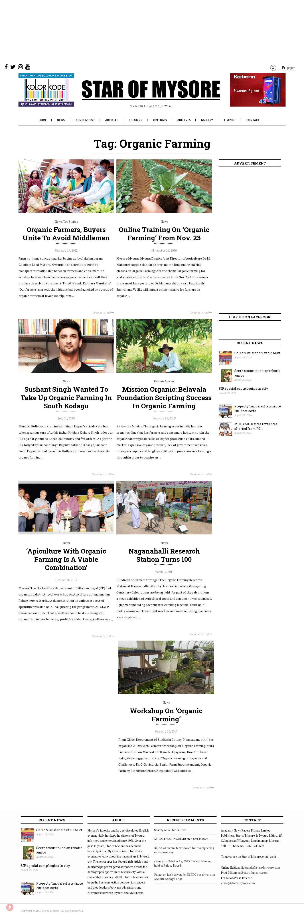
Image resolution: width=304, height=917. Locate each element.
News (61, 120)
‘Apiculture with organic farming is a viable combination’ (66, 559)
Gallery (207, 120)
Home (43, 120)
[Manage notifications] (9, 907)
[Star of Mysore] (141, 95)
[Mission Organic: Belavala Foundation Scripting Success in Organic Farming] (164, 372)
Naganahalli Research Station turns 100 (164, 555)
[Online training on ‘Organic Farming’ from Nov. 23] (164, 212)
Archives (184, 120)
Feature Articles (164, 381)
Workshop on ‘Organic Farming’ (166, 714)
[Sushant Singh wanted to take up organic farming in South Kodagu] (66, 372)
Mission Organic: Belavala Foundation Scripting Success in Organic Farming (164, 397)
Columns (135, 120)
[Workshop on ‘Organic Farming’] (166, 693)
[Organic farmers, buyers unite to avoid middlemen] (66, 212)
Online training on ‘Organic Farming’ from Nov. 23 (164, 233)
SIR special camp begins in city (243, 388)
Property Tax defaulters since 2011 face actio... (257, 408)
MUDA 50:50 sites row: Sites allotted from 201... (255, 426)
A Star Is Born (177, 830)
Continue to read (101, 312)
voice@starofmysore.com (238, 883)
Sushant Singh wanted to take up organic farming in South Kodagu (66, 397)
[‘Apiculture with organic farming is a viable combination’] (66, 533)
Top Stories (70, 222)
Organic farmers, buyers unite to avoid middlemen (66, 233)
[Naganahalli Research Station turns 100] (164, 533)
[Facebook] (6, 68)
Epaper (290, 68)
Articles (111, 120)
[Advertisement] (133, 31)
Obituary (160, 120)
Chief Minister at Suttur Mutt (257, 353)
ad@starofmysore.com (252, 873)
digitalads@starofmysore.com (260, 867)
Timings (229, 120)
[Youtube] (27, 68)
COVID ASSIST (85, 120)
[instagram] (20, 68)
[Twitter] (13, 68)
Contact (253, 120)
